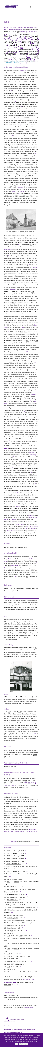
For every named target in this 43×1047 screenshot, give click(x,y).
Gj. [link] (5, 718)
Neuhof (22, 191)
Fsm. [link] (32, 291)
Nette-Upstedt (11, 531)
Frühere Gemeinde (10, 27)
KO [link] (18, 31)
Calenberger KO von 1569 (28, 31)
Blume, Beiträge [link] (11, 797)
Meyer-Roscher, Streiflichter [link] (15, 961)
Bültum (14, 191)
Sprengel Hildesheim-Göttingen (27, 27)
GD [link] (37, 479)
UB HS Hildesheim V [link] (12, 871)
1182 (26, 783)
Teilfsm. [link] (10, 140)
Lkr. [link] (31, 182)
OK (16, 1044)
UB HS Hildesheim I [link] (12, 851)
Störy (28, 352)
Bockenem (22, 70)
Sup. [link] (35, 399)
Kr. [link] (17, 182)
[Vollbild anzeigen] (35, 43)
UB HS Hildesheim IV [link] (13, 894)
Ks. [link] (20, 73)
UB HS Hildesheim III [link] (12, 866)
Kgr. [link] (17, 174)
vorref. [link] (14, 283)
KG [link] (25, 526)
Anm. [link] (31, 907)
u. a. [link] (19, 711)
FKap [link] (35, 754)
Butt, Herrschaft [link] (16, 905)
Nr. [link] (7, 778)
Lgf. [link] (27, 300)
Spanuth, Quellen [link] (12, 915)
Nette (6, 519)
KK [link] (13, 570)
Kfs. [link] (13, 303)
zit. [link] (12, 930)
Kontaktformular (29, 1007)
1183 (32, 783)
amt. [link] (11, 399)
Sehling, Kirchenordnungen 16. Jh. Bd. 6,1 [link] (20, 902)
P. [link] (4, 325)
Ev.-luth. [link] (20, 526)
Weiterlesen (24, 1044)
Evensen (35, 267)
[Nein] (41, 1040)
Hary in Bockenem (32, 526)
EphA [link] (31, 785)
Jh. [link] (30, 122)
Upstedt (13, 519)
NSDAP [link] (14, 463)
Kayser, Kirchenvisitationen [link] (15, 907)
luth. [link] (19, 296)
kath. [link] (21, 332)
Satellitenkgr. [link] (12, 165)
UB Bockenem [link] (11, 899)
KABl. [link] (8, 936)
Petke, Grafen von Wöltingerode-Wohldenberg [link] (20, 874)
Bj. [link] (5, 757)
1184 (5, 785)
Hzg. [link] (28, 298)
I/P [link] (36, 697)
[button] (22, 47)
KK (13, 29)
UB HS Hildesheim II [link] (12, 863)
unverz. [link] (16, 881)
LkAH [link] (8, 881)
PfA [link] (27, 787)
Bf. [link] (33, 82)
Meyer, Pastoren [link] (30, 799)
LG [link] (9, 711)
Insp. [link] (5, 559)
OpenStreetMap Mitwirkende (17, 61)
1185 (12, 785)
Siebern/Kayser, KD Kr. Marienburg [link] (22, 801)
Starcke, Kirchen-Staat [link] (14, 923)
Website (13, 841)
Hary (22, 327)
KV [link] (37, 457)
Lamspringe (20, 125)
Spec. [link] (11, 780)
